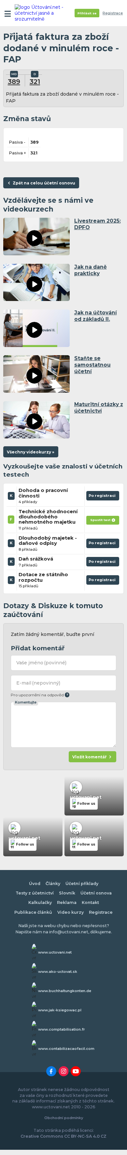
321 (35, 81)
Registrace (113, 13)
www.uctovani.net (55, 952)
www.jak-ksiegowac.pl (59, 1010)
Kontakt (90, 902)
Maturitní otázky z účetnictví (98, 407)
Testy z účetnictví (35, 893)
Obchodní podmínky (63, 1117)
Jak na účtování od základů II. (95, 315)
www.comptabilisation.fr (61, 1029)
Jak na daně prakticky (90, 270)
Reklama (67, 902)
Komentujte (25, 702)
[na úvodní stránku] (40, 13)
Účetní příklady (81, 883)
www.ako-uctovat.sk (57, 971)
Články (53, 883)
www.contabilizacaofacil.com (66, 1048)
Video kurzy (70, 912)
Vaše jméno (41, 663)
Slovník (67, 893)
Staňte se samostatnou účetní (92, 364)
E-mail (38, 683)
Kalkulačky (40, 902)
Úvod (34, 883)
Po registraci (102, 496)
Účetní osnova (96, 893)
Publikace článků (33, 912)
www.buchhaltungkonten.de (64, 991)
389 (14, 81)
